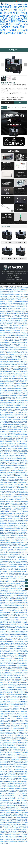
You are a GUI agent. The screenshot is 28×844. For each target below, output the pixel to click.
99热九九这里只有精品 (11, 778)
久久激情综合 (20, 836)
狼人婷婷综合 (10, 419)
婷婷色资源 (25, 812)
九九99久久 (17, 797)
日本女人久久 (19, 699)
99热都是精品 (8, 506)
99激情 (19, 554)
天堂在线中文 (14, 709)
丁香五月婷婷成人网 (7, 487)
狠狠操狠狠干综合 (4, 303)
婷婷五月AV (21, 402)
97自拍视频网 (14, 595)
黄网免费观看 (21, 595)
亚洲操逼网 (13, 421)
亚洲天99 (16, 549)
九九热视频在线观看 (15, 725)
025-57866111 (7, 102)
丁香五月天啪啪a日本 (6, 404)
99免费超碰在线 (9, 633)
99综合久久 (7, 310)
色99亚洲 (22, 651)
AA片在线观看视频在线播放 (9, 328)
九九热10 (8, 757)
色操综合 (4, 633)
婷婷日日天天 (3, 781)
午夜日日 (23, 335)
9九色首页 (8, 562)
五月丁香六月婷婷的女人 (8, 385)
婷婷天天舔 (24, 311)
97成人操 (5, 694)
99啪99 (8, 537)
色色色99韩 (15, 708)
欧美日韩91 (24, 298)
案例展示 (17, 271)
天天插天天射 (6, 774)
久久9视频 (2, 648)
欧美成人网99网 (9, 720)
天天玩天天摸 (19, 511)
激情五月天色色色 (10, 475)
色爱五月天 (10, 750)
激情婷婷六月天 (10, 533)
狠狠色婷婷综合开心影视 (22, 395)
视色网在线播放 (24, 800)
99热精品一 (15, 487)
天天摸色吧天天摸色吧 (10, 544)
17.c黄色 (20, 790)
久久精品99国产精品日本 (17, 496)
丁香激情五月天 (12, 583)
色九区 (7, 511)
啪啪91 (19, 453)
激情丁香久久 (21, 344)
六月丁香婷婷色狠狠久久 (12, 566)
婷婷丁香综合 (3, 311)
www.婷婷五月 (9, 602)
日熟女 (10, 767)
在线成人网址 (16, 386)
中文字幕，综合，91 (22, 463)
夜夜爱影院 (3, 388)
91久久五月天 (21, 337)
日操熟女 (9, 802)
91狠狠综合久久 (14, 790)
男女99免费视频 (9, 733)
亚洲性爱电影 (4, 797)
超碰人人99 (10, 518)
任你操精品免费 (21, 378)
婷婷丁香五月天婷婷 (11, 593)
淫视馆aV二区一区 (8, 386)
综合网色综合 (9, 436)
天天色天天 (21, 728)
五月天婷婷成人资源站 (22, 737)
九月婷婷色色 (22, 516)
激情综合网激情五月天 (7, 414)
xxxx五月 (7, 433)
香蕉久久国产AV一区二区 (22, 540)
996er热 (11, 489)
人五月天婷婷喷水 (23, 340)
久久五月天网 (21, 427)
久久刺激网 (6, 392)
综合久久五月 (18, 545)
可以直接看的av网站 (18, 479)
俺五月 (18, 680)
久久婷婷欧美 (3, 658)
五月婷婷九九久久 (20, 392)
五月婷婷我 (10, 325)
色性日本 (22, 786)
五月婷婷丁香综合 (21, 615)
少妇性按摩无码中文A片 (11, 773)
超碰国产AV (14, 766)
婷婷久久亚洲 (8, 648)
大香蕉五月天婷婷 (9, 422)
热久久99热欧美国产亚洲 (21, 771)
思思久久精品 (4, 571)
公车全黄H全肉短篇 (4, 634)
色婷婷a (8, 781)
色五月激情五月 (14, 397)
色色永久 (5, 325)
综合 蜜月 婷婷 (13, 433)
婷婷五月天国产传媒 (17, 422)
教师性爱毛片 (11, 539)
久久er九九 (25, 359)
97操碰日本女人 (15, 759)
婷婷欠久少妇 (23, 803)
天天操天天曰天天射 (8, 467)
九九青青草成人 (9, 498)
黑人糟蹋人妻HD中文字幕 (22, 732)
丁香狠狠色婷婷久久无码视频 (13, 550)
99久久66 (7, 398)
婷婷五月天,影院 (10, 740)
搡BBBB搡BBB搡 (21, 802)
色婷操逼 (19, 580)
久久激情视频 (5, 591)
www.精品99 (7, 472)
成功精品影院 (9, 673)
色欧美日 (21, 429)
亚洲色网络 (23, 680)
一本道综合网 (21, 381)
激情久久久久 (16, 581)
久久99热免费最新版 (15, 547)
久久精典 (17, 817)
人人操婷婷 (15, 467)
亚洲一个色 (10, 696)
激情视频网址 (14, 364)
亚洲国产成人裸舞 (6, 462)
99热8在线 (16, 407)
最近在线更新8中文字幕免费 (8, 612)
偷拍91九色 (13, 636)
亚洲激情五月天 (24, 332)
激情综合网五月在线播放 (5, 636)
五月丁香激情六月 (4, 426)
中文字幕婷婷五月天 (18, 752)
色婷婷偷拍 (18, 685)
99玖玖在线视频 (14, 704)
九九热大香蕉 (3, 773)
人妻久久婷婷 (24, 357)
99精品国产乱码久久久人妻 (15, 670)
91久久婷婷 (21, 306)
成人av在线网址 (13, 580)
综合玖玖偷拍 (15, 819)
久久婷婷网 (21, 386)
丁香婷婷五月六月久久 (6, 496)
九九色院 (4, 699)
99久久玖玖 (17, 569)
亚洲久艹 (19, 552)
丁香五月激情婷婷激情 (14, 706)
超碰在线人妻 (4, 451)
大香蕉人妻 (3, 598)
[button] (25, 64)
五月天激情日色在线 (9, 407)
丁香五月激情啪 (17, 499)
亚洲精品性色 (10, 294)
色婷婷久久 (4, 569)
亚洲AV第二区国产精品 (14, 366)
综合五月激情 (23, 294)
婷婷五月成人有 (7, 595)
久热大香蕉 (12, 320)
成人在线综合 (7, 501)
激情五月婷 (12, 600)
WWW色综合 (24, 663)
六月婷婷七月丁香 (8, 759)
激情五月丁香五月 (5, 586)
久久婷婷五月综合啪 (16, 660)
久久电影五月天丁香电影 (22, 627)
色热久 (11, 728)
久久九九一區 (14, 404)
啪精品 (5, 615)
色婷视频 (18, 371)
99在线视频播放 (16, 528)
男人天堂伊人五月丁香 (10, 779)
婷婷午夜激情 (12, 431)
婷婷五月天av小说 (22, 819)
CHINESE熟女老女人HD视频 (6, 814)
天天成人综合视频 (17, 826)
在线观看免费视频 (18, 356)
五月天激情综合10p (15, 726)
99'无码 (22, 744)
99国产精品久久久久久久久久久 (17, 609)
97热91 (12, 667)
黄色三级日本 (7, 701)
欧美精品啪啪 (14, 776)
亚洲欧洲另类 (4, 308)
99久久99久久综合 (19, 769)
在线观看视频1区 (8, 607)
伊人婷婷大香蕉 (24, 330)
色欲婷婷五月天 (23, 633)
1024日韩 (2, 386)
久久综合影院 (16, 728)
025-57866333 (17, 277)
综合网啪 (2, 667)
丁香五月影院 (21, 527)
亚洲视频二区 (21, 448)
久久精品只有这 (23, 325)
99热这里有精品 (17, 740)
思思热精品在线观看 (6, 776)
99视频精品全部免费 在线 (5, 397)
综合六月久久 (14, 730)
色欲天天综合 (5, 474)
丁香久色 (22, 352)
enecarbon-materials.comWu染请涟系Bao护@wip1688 (13, 393)
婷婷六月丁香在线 (19, 539)
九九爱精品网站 (11, 783)
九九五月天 (11, 318)
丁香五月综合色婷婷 (21, 482)
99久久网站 (2, 790)
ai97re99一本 (21, 535)
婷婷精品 (24, 793)
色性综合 (7, 383)
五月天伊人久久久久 (19, 347)
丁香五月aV (22, 486)
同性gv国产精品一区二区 (19, 675)
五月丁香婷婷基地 (12, 359)
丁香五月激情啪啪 (8, 441)
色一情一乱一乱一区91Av (9, 316)
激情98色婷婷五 (17, 388)
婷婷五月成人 (15, 525)
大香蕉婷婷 (18, 662)
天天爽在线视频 (19, 480)
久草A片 (1, 304)
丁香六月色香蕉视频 (17, 323)
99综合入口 (4, 696)
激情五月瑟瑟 (24, 762)
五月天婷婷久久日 (22, 465)
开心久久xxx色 (23, 682)
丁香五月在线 (22, 639)
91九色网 (24, 571)
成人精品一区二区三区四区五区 (19, 498)
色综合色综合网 (3, 332)
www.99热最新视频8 (13, 378)
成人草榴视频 (18, 431)
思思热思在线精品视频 (19, 520)
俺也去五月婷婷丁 (20, 593)
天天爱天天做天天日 (8, 484)
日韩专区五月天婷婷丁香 (16, 299)
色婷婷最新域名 (14, 624)
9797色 (13, 458)
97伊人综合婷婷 (3, 542)
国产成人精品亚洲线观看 (5, 704)
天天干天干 (13, 718)
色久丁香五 (4, 735)
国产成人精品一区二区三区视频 (8, 798)
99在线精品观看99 (12, 771)
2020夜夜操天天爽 (9, 738)
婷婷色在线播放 (11, 663)
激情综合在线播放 (20, 521)
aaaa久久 (2, 492)
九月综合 (22, 460)
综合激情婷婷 (16, 340)
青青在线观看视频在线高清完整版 (20, 301)
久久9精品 (13, 723)
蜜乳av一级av (24, 591)
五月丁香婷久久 (9, 345)
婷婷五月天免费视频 (16, 602)
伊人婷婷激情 (14, 578)
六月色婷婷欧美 (16, 509)
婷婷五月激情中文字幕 (6, 660)
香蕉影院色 (20, 761)
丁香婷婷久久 (9, 457)
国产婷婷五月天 (15, 504)
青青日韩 (10, 410)
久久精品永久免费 (15, 516)
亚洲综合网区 (4, 650)
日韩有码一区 (11, 545)
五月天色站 (3, 475)
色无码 (21, 759)
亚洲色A (17, 458)
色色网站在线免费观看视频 (8, 439)
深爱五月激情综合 (14, 472)
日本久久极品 (19, 359)
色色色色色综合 (7, 450)
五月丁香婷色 (24, 740)
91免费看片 (6, 832)
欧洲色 (25, 344)
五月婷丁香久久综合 (5, 829)
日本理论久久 (10, 520)
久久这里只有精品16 (19, 598)
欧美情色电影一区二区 (12, 615)
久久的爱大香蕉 (6, 609)
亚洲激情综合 (7, 667)
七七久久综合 (19, 721)
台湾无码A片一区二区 (17, 629)
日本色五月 (13, 562)
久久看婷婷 (4, 716)
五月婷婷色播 (12, 715)
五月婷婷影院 (13, 521)
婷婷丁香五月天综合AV (5, 376)
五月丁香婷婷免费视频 (9, 805)
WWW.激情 (13, 501)
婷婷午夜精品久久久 (14, 535)
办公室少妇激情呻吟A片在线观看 (21, 333)
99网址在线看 (15, 644)
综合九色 (3, 498)
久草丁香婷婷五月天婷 (6, 672)
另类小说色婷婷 (4, 453)
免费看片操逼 (4, 434)
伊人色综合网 (14, 552)
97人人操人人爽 (15, 559)
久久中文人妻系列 (4, 530)
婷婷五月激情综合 (5, 670)
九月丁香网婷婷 (18, 503)
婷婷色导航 (16, 738)
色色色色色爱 (22, 668)
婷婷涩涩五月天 (6, 568)
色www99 (9, 598)
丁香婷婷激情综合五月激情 (20, 687)
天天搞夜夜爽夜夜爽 (5, 315)
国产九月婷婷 (7, 540)
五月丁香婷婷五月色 (18, 754)
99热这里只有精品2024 (18, 653)
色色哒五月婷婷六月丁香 (18, 694)
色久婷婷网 (24, 634)
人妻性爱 (16, 313)
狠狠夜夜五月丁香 (6, 744)
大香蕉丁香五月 (14, 537)
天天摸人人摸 (24, 552)
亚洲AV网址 (15, 457)
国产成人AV (5, 369)
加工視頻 (12, 271)
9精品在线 (18, 316)
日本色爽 (2, 361)
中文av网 (12, 356)
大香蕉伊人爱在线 (9, 509)
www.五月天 (17, 460)
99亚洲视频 (8, 679)
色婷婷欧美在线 (24, 385)
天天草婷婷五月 (6, 691)
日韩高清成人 (9, 644)
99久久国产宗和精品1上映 (15, 597)
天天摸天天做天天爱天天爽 (5, 470)
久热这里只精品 (17, 484)
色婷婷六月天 (7, 624)
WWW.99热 (2, 788)
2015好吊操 (11, 603)
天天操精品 (3, 419)
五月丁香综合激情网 (12, 426)
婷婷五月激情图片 (17, 590)
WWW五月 (17, 715)
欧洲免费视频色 (13, 774)
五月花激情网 (12, 511)
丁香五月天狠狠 (11, 530)
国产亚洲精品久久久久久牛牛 (20, 424)
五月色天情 (22, 509)
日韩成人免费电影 (18, 638)
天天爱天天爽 (24, 299)
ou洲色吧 (26, 815)
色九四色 (2, 501)
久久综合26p (8, 364)
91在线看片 (18, 711)
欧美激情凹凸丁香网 (19, 626)
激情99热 (16, 351)
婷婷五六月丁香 (16, 650)
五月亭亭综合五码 (4, 359)
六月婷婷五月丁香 (23, 581)
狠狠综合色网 (12, 561)
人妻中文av (16, 586)
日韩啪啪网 (4, 296)
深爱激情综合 (21, 566)
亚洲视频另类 (4, 703)
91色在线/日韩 (14, 568)
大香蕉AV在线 (3, 713)
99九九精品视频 (10, 388)
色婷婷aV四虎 (17, 603)
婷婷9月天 (4, 463)
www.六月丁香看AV (17, 585)
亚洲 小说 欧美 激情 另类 (8, 557)
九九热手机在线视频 (12, 303)
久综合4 (21, 547)
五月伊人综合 (18, 298)
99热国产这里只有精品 (22, 735)
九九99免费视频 (16, 839)
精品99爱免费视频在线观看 (13, 542)
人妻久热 (7, 646)
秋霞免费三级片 (24, 320)
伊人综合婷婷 (6, 597)
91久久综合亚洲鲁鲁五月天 (6, 342)
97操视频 (25, 646)
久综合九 (6, 304)
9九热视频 (4, 482)
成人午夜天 (12, 398)
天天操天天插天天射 (22, 457)
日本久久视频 (12, 369)
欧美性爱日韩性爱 (24, 506)
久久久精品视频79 (18, 390)
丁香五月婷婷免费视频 (5, 554)
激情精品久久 (17, 352)
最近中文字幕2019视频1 (20, 557)
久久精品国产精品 (14, 491)
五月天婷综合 (10, 571)
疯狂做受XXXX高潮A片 (15, 744)
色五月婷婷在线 (20, 568)
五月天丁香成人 (20, 774)
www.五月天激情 (13, 701)
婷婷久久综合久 (5, 427)
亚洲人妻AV (12, 376)
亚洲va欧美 (2, 508)
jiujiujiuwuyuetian (12, 304)
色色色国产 (10, 301)
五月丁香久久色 (19, 562)
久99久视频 (17, 320)
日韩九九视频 (3, 733)
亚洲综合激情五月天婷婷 (7, 515)
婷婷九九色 (19, 709)
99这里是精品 (8, 730)
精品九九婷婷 (4, 349)
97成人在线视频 (11, 569)
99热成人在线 (14, 337)
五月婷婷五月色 (11, 296)
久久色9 (17, 376)
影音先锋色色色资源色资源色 (7, 424)
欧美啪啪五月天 (5, 366)
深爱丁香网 (10, 650)
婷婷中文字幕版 (9, 528)
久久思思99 (13, 375)
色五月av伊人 (24, 656)
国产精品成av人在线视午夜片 (12, 402)
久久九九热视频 (16, 800)
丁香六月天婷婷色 (14, 554)
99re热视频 (20, 704)
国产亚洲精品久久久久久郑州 (6, 629)
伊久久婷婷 (2, 448)
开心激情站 (20, 814)
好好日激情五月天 (11, 298)
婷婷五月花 (18, 583)
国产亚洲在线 (22, 523)
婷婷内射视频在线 (11, 689)
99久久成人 (3, 631)
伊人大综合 (16, 451)
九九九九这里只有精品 (6, 421)
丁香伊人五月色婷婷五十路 (13, 363)
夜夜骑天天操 (22, 576)
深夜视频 (10, 327)
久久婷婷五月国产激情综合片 (9, 643)
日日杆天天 (2, 398)
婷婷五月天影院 (18, 689)
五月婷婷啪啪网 (7, 737)
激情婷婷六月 (12, 322)
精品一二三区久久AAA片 (18, 745)
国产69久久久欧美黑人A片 (7, 455)
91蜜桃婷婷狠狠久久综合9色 (14, 786)
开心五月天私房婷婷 (15, 757)
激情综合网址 (22, 644)
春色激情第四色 (23, 366)
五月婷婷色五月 (12, 591)
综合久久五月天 (9, 311)
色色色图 (4, 778)
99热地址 (4, 550)
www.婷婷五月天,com (8, 708)
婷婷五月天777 (11, 703)
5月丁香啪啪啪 (9, 622)
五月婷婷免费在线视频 (18, 697)
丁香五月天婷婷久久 (13, 573)
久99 (22, 603)
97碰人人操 (21, 733)
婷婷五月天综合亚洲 (22, 446)
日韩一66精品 (17, 656)
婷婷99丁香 (7, 299)
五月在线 (16, 417)
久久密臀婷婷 (12, 588)
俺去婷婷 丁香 (4, 786)
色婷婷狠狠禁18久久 (22, 491)
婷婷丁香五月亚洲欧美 (8, 486)
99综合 (24, 562)
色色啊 (24, 479)
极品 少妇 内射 (23, 361)
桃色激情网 (23, 781)
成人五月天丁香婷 (20, 841)
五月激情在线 (5, 378)
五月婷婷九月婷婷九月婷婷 (20, 296)
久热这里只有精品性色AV (18, 414)
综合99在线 (17, 398)
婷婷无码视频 (20, 773)
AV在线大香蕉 (14, 680)
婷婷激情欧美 (3, 679)
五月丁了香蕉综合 (11, 631)
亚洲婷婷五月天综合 (10, 621)
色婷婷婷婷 (23, 383)
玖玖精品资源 (20, 470)
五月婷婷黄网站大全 (14, 791)
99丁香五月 (3, 352)
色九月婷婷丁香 (16, 803)
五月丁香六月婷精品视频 (13, 668)
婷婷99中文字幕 (10, 675)
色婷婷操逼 (19, 766)
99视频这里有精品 (15, 506)
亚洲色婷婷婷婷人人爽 (20, 600)
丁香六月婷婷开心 (12, 827)
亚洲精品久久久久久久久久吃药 (12, 306)
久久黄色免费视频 (17, 405)
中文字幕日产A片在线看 (15, 781)
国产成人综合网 (21, 472)
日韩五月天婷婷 (4, 836)
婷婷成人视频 (17, 633)
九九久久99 (18, 591)
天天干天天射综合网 (9, 822)
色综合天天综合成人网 (14, 523)
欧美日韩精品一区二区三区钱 (21, 475)
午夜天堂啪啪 (15, 692)
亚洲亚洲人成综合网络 (6, 344)
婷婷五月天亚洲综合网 (7, 692)
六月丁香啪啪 (17, 385)
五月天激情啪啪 (18, 588)
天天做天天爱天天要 (17, 696)
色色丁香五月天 (6, 843)
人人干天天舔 (3, 436)
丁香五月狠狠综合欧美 (18, 641)
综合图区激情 (24, 788)
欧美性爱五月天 (16, 327)
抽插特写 (3, 581)
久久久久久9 (10, 429)
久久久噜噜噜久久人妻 (13, 354)
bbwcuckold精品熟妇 (17, 368)
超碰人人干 (7, 547)
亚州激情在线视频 (12, 836)
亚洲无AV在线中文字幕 (9, 831)
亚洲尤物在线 (8, 508)
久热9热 (3, 697)
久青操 (12, 351)
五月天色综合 (14, 802)
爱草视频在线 (24, 711)
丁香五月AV (5, 639)
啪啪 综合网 (5, 373)
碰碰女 (16, 446)
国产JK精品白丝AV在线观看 (8, 503)
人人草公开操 (5, 827)
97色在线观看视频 (5, 320)
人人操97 (14, 410)
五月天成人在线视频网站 (21, 665)
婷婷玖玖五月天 (23, 612)
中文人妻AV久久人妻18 (16, 310)
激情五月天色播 (9, 581)
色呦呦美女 (21, 559)
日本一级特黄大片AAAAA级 (19, 345)
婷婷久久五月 (11, 769)
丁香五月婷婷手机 (23, 407)
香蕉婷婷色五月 (10, 352)
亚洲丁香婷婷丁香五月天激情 (17, 691)
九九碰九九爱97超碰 (17, 720)
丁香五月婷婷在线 (15, 380)
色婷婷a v (16, 318)
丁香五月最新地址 (18, 571)
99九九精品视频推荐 (9, 788)
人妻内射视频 (23, 416)
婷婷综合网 (3, 740)
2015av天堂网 (3, 333)
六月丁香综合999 (20, 400)
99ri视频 (26, 400)
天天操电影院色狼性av (11, 665)
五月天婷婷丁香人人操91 (12, 381)
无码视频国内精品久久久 (5, 614)
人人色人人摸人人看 (17, 441)
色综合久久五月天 (22, 832)
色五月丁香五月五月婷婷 (6, 838)
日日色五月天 (13, 540)
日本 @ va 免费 (22, 622)
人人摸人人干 (16, 576)
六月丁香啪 (3, 675)
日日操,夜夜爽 (10, 641)
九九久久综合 (15, 607)
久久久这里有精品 (13, 564)
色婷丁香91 (14, 737)
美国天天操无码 (23, 684)
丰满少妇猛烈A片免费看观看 (14, 434)
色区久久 (21, 648)
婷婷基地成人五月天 (15, 651)
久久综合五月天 (4, 769)
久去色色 (22, 822)
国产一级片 (8, 559)
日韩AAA (11, 586)
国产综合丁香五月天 (12, 735)
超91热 (2, 509)
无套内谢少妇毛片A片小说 (8, 626)
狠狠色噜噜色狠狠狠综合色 (18, 605)
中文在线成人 (14, 344)
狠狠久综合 (18, 375)
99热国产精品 (12, 793)
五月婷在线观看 (5, 580)
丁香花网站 (5, 545)
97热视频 (10, 323)
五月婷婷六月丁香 (23, 468)
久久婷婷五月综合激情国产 (20, 820)
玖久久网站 (7, 790)
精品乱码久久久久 (4, 327)
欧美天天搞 (3, 785)
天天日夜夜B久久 (7, 709)
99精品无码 (2, 738)
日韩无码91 (16, 339)
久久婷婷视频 (5, 761)
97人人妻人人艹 (10, 339)
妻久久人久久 (5, 603)
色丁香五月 (19, 827)
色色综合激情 (23, 316)
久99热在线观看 (6, 351)
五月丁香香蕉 (10, 800)
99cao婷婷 (12, 460)
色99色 (3, 562)
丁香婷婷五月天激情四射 (17, 672)
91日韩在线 (20, 462)
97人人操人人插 (5, 682)
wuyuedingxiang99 (5, 356)
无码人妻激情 (9, 409)
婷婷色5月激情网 (8, 525)
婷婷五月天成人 (3, 593)
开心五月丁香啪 (9, 357)
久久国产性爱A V (22, 363)
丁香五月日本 (3, 402)
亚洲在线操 (13, 395)
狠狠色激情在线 (14, 462)
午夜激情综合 (22, 515)
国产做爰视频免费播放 (9, 361)
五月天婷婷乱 (3, 673)
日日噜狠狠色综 (21, 537)
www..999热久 (18, 788)
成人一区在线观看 (22, 525)
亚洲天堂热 (4, 771)
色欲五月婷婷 (7, 718)
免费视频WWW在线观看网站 (7, 390)
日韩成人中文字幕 (8, 513)
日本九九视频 (20, 815)
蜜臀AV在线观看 (5, 600)
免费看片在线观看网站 (13, 639)
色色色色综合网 (12, 371)
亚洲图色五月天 (7, 680)
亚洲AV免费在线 (15, 679)
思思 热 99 (3, 532)
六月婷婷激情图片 (21, 404)
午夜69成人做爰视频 (19, 438)
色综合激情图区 (16, 749)
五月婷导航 (12, 347)
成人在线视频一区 (19, 621)
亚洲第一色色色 (10, 812)
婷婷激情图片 (24, 310)
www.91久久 (8, 516)
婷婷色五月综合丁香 (17, 419)
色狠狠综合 (17, 631)
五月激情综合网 (22, 619)
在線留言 (21, 102)
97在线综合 (16, 733)
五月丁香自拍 (3, 409)
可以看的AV (5, 715)
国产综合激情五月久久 (13, 761)
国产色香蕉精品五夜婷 (12, 610)
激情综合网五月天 (4, 301)
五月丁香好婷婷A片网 (15, 614)
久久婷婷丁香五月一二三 (22, 303)
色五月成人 (22, 339)
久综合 (3, 824)
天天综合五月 (11, 684)
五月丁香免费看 (23, 434)
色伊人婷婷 (17, 474)
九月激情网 (22, 831)
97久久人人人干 (21, 624)
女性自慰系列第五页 (4, 322)
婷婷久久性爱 (17, 416)
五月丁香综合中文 (18, 795)
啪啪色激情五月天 (5, 728)
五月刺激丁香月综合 (20, 328)
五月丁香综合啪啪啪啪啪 (6, 605)
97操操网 (20, 573)
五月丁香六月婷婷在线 (20, 369)
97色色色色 (25, 672)
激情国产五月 (12, 438)
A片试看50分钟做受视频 (12, 463)
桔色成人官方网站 (7, 380)
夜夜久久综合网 (21, 708)
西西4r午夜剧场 (24, 528)
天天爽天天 (17, 723)
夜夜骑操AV (16, 617)
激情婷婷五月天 (11, 817)
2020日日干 (20, 750)
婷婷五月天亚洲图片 (13, 453)
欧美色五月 (24, 554)
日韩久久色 (23, 660)
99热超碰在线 (4, 445)
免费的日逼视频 (22, 458)
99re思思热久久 (16, 325)
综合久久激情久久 (17, 357)
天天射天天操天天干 (5, 619)
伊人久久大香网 (8, 819)
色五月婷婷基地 (14, 810)
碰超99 (12, 598)
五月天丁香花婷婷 (11, 716)
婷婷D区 (22, 409)
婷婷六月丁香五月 (15, 807)
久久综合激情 (18, 663)
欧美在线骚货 (10, 745)
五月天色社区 (8, 578)
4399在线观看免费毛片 (11, 713)
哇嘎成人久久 (11, 417)
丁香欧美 (23, 614)
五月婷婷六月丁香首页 (9, 492)
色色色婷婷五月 (13, 646)
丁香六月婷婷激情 (9, 340)
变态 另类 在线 (22, 467)
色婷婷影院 (15, 673)
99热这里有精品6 (16, 767)
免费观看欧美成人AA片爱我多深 (9, 721)
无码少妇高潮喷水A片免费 (18, 755)
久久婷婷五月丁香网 (20, 798)
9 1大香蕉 (5, 429)
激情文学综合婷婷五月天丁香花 (18, 373)
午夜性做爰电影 (8, 585)
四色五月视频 (10, 451)
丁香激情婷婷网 (11, 797)
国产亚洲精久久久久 (4, 431)
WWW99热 (2, 578)
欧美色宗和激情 (16, 294)
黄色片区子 (22, 725)
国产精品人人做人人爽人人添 (14, 308)
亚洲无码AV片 (11, 687)
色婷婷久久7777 (8, 755)
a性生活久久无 (3, 477)
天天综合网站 (18, 561)
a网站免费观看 (14, 815)
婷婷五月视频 (19, 501)
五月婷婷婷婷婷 (22, 692)
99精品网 (6, 561)
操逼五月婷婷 (20, 778)
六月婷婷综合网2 (3, 817)
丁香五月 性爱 (18, 793)
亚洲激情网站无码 (8, 808)
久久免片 (13, 762)
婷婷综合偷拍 (6, 706)
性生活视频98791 (10, 574)
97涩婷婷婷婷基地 (18, 667)
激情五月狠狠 (21, 487)
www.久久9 (15, 750)
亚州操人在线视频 (14, 619)
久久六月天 (11, 499)
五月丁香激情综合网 (7, 839)
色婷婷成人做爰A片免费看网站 (13, 532)
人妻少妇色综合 (15, 508)
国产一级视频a (18, 544)
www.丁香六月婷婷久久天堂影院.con (13, 335)
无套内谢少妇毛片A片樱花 (14, 677)
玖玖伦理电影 (14, 448)
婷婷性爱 (22, 715)
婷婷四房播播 (3, 764)
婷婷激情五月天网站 (4, 438)
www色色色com (9, 468)
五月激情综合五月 (22, 730)
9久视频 (16, 812)
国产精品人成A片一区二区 (5, 458)
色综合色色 (22, 380)
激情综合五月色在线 (5, 651)
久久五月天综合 (6, 723)
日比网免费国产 (19, 718)
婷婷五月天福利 (24, 398)
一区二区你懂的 (19, 304)
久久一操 (21, 808)
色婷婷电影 (17, 831)
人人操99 (18, 643)
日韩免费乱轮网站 (10, 313)
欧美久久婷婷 (11, 474)
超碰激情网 (6, 489)
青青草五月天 (24, 499)
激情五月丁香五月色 (8, 590)
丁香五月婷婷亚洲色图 (12, 482)
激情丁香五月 (16, 622)
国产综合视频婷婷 (12, 841)
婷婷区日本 (16, 429)
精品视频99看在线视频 (18, 518)
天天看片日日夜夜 (16, 409)
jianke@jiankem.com (17, 279)
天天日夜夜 (2, 335)
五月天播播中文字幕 (23, 436)
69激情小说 (16, 805)
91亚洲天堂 (3, 807)
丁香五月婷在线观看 (11, 685)
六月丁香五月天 (10, 333)
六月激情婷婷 (14, 556)
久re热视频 (16, 439)
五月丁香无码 (8, 448)
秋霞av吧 (9, 807)
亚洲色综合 (24, 838)
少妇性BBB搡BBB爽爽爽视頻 (12, 747)
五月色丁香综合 (24, 677)
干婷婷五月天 (10, 754)
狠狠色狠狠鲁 (3, 665)
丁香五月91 (3, 504)
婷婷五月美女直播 (10, 416)
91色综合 (17, 492)
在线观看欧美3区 (3, 750)
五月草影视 (14, 470)
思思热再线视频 (16, 332)
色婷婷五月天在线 (7, 766)
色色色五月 (4, 663)
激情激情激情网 (6, 725)
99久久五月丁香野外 (21, 564)
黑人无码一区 (24, 375)
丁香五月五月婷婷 (18, 349)
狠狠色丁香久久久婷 (19, 322)
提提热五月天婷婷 (9, 653)
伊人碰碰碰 (21, 791)
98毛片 (14, 486)
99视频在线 (16, 684)
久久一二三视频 (18, 412)
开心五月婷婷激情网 (6, 337)
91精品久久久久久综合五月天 (9, 443)
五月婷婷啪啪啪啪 (13, 427)
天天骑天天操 (20, 426)
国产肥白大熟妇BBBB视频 (5, 742)
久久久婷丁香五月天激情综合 (9, 400)
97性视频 (2, 368)
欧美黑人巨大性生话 (11, 662)
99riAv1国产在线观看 (4, 460)
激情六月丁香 (12, 383)
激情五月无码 (17, 822)
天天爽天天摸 (21, 494)
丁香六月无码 (15, 515)
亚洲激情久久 (4, 749)
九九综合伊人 (15, 808)
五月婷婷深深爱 (13, 392)
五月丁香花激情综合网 (12, 627)
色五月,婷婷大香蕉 (8, 368)
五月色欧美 (13, 732)
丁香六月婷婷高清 (9, 576)
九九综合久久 (10, 332)
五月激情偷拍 (3, 345)
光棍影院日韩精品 (9, 824)
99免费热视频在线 (6, 762)
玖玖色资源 (16, 361)
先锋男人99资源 (4, 494)
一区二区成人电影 (7, 552)
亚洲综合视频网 (3, 294)
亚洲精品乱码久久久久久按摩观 (13, 764)
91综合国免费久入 (24, 839)
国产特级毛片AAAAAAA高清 (19, 455)
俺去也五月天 (4, 520)
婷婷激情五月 (15, 436)
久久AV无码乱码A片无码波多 (11, 527)
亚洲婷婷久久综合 (6, 375)
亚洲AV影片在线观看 (17, 513)
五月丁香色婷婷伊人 (23, 397)
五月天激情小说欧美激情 (18, 658)
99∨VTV (12, 638)
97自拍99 (20, 812)
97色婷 (18, 433)
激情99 (25, 429)
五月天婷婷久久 (21, 810)
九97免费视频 (5, 767)
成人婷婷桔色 (10, 349)
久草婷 (23, 636)
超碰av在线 (10, 694)
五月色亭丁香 (18, 779)
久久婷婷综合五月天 (9, 549)
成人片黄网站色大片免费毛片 (8, 412)
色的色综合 (7, 815)
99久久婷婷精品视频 (15, 829)
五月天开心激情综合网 (8, 405)
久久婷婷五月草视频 (4, 583)
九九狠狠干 (18, 383)
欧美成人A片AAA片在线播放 (7, 752)
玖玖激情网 (8, 330)
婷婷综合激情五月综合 (13, 465)
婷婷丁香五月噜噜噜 (13, 494)
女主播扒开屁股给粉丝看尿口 (21, 703)
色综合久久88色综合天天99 (9, 711)
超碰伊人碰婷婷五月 (5, 726)
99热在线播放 (14, 450)
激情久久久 (23, 484)
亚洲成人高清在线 (4, 841)
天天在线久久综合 (16, 342)
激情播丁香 (17, 612)
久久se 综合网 (11, 656)
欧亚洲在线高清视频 (16, 330)
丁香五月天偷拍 (12, 480)
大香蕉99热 (16, 468)
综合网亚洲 (21, 542)
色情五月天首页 (19, 716)
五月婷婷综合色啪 (17, 311)
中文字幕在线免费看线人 (19, 489)
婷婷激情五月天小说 (16, 834)
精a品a (9, 373)
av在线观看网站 (18, 783)
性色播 (1, 400)
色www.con (3, 574)
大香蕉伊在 (18, 636)
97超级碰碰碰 (23, 532)
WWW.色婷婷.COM (4, 677)
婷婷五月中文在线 (9, 697)
